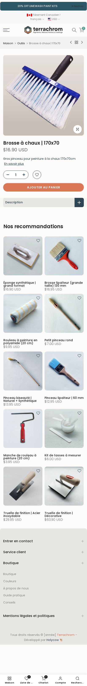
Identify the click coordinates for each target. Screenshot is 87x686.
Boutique (9, 574)
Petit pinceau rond (59, 340)
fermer (78, 6)
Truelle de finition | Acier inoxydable (21, 514)
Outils (21, 43)
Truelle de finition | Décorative (59, 514)
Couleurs (9, 581)
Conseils (9, 603)
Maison (8, 43)
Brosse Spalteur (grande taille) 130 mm (64, 284)
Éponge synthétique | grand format (19, 284)
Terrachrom (66, 635)
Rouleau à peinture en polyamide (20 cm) (20, 341)
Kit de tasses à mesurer (63, 455)
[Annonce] (37, 6)
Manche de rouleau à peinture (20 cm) (19, 456)
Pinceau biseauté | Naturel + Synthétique (20, 399)
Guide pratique (14, 595)
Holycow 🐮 (54, 640)
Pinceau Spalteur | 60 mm (64, 398)
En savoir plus (14, 164)
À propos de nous (16, 588)
